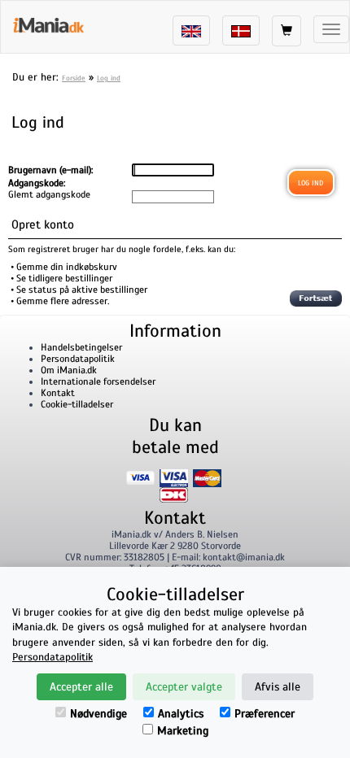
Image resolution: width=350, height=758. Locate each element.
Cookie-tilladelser (77, 404)
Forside (73, 78)
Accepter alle (81, 687)
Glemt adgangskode (49, 194)
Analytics (180, 714)
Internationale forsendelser (98, 381)
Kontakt (58, 393)
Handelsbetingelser (81, 347)
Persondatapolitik (78, 358)
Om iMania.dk (69, 370)
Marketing (182, 731)
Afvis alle (277, 687)
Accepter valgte (184, 687)
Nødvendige (98, 714)
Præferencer (264, 714)
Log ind (108, 78)
